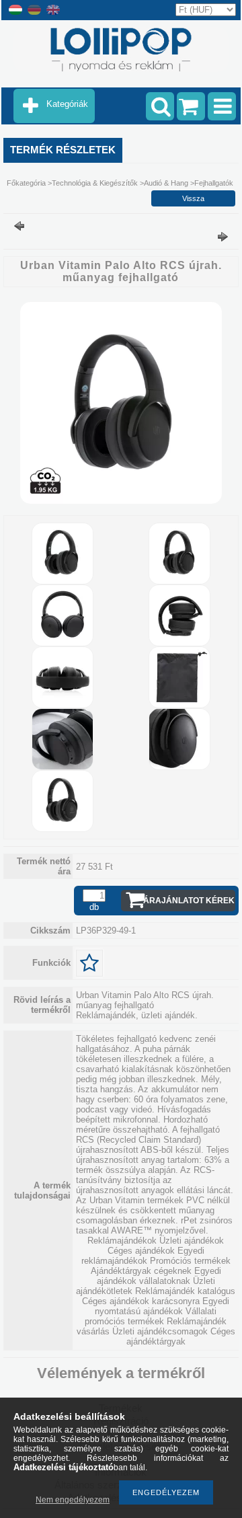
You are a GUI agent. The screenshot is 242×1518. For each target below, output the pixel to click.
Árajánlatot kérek (189, 900)
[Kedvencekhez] (89, 963)
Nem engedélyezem (73, 1500)
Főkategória (26, 183)
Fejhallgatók (213, 183)
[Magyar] (15, 14)
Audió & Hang (166, 183)
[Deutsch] (34, 14)
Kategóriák (67, 104)
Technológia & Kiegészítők (95, 183)
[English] (53, 14)
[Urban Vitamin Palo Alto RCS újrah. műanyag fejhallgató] (121, 501)
